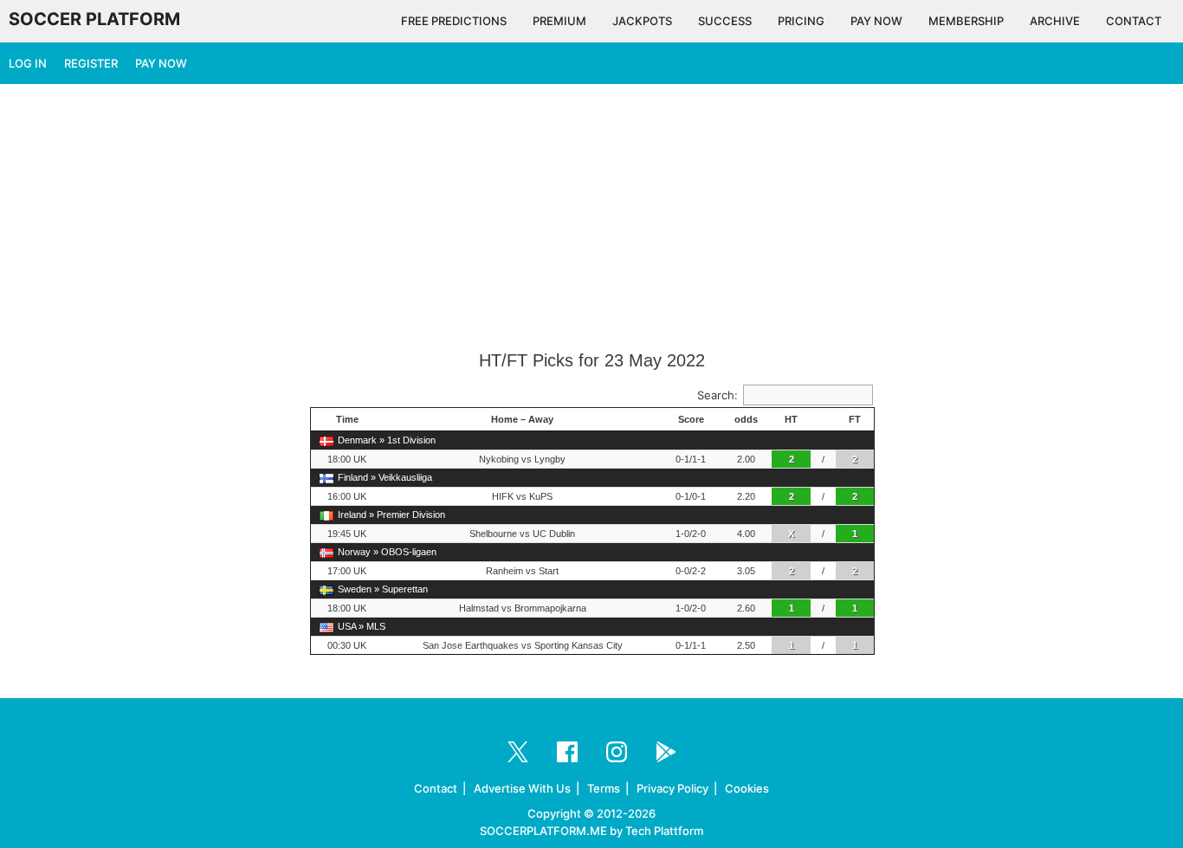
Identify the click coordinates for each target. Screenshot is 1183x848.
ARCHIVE (1055, 21)
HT (791, 419)
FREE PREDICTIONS (454, 21)
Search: (717, 395)
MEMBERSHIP (966, 21)
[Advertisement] (591, 218)
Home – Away (522, 419)
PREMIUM (559, 21)
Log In (28, 63)
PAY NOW (876, 21)
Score (691, 419)
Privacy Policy (672, 788)
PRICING (801, 21)
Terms (603, 788)
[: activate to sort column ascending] (823, 420)
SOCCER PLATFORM (94, 19)
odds (746, 419)
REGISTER (91, 63)
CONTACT (1133, 21)
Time (347, 419)
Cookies (747, 788)
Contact (435, 788)
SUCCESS (725, 21)
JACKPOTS (642, 21)
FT (855, 419)
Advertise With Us (522, 788)
